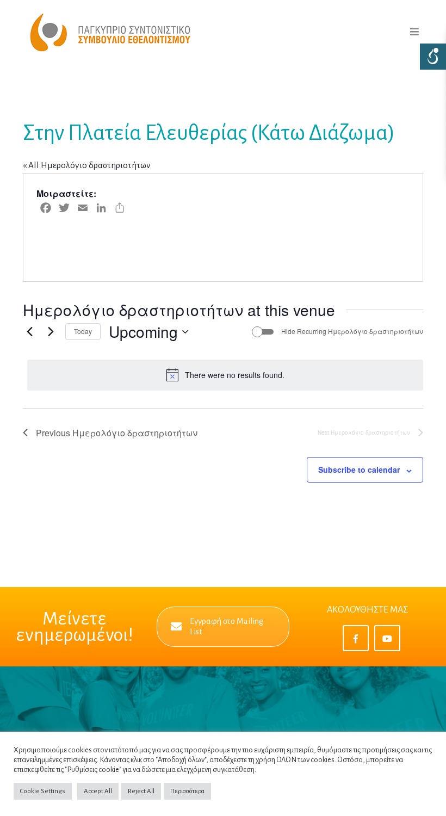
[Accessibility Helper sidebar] (433, 57)
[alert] (225, 375)
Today (83, 331)
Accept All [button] (98, 791)
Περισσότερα (187, 791)
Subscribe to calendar (359, 469)
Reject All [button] (141, 791)
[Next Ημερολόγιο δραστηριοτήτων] (50, 331)
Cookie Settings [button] (42, 791)
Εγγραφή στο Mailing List (226, 626)
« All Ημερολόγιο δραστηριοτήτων (87, 165)
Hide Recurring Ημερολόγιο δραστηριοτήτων (352, 331)
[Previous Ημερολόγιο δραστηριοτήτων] (29, 331)
